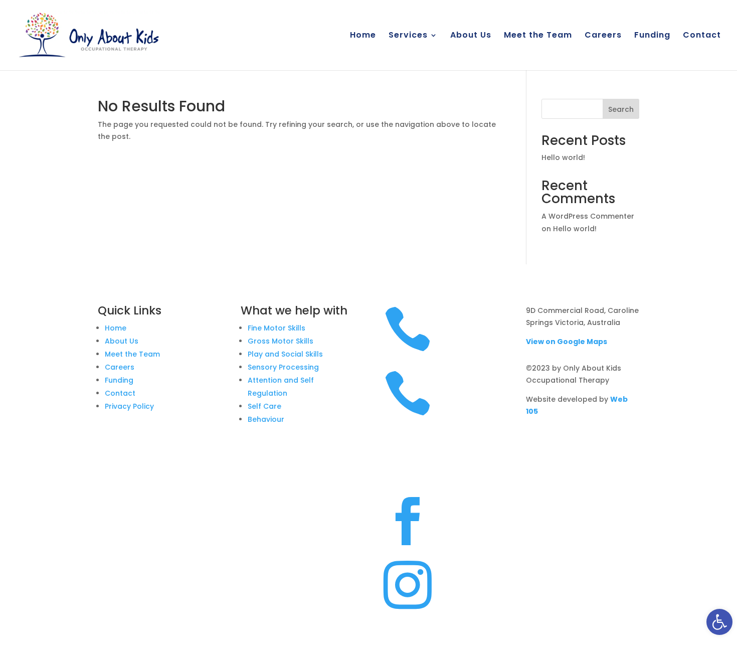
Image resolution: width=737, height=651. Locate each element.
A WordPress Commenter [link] (587, 216)
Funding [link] (652, 36)
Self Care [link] (264, 406)
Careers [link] (603, 36)
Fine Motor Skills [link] (276, 328)
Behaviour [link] (266, 419)
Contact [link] (702, 36)
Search (621, 109)
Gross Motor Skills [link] (280, 341)
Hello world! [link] (563, 157)
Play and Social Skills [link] (285, 354)
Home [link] (363, 36)
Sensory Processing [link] (283, 367)
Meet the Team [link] (538, 36)
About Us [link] (470, 36)
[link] (719, 622)
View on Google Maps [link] (566, 342)
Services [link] (408, 36)
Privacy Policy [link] (129, 406)
